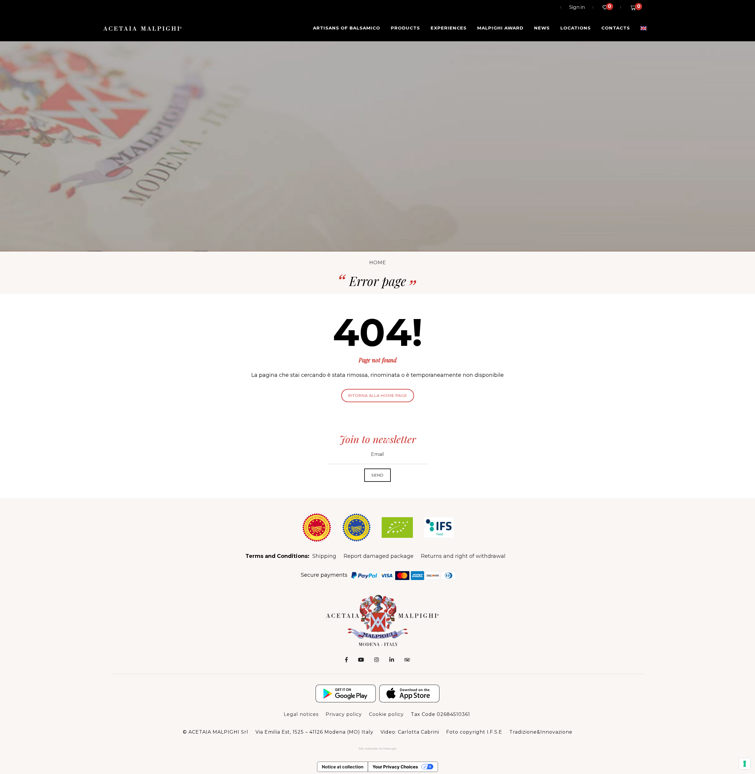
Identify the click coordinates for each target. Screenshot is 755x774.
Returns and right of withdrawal (463, 556)
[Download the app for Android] (345, 693)
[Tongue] (643, 28)
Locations (575, 28)
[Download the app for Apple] (409, 693)
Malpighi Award (500, 28)
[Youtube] (361, 660)
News (542, 28)
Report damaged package (378, 556)
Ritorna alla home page (377, 395)
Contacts (615, 28)
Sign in (577, 7)
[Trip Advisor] (407, 660)
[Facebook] (346, 660)
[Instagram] (376, 660)
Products (405, 28)
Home (377, 262)
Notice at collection (342, 767)
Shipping (324, 556)
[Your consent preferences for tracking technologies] (744, 763)
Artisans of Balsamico (346, 28)
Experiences (449, 28)
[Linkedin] (391, 660)
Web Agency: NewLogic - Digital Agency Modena (378, 748)
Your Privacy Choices (395, 767)
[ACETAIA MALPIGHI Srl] (142, 28)
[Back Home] (377, 620)
